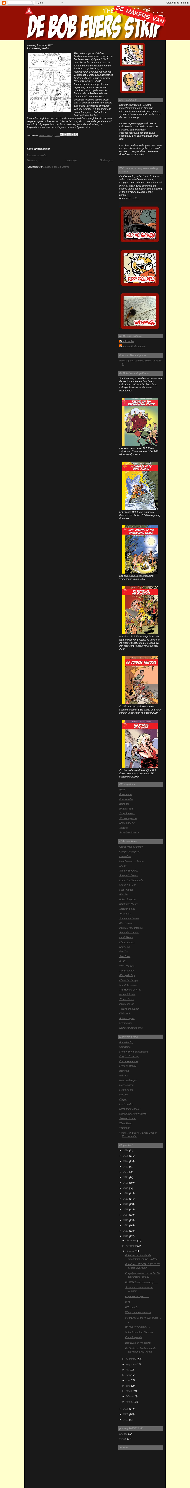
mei (128, 1380)
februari (130, 1396)
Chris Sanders (127, 942)
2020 (126, 1182)
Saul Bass (124, 956)
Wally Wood (125, 1123)
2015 (126, 1209)
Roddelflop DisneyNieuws (133, 1113)
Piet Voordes (126, 1104)
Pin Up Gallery (127, 975)
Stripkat (123, 827)
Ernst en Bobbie (128, 1066)
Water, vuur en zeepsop (138, 1312)
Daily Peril (124, 947)
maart (129, 1391)
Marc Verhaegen (128, 1080)
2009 (126, 1408)
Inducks (123, 1075)
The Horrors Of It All (130, 989)
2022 (126, 1172)
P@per (123, 1099)
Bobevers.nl (125, 794)
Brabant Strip (126, 808)
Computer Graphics (129, 851)
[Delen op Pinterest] (76, 134)
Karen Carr (125, 856)
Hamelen (124, 1070)
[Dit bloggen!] (65, 134)
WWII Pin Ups (127, 966)
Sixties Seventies (128, 870)
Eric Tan (123, 951)
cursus (123, 1438)
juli (128, 1369)
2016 (126, 1204)
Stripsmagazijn (127, 823)
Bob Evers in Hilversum (138, 1342)
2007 (126, 1419)
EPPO (122, 789)
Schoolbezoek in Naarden (139, 1332)
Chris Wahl (125, 1013)
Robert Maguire (127, 899)
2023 (126, 1166)
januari (130, 1401)
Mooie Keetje (126, 1089)
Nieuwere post (34, 160)
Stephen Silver (127, 908)
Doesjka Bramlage (129, 1056)
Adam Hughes (127, 1018)
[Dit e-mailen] (62, 134)
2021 (126, 1177)
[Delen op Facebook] (72, 134)
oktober (130, 1251)
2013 (126, 1220)
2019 (126, 1188)
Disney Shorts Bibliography (133, 1051)
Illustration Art (126, 1004)
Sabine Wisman (127, 1118)
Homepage (71, 160)
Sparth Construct (128, 985)
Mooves (123, 1094)
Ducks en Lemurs (128, 1061)
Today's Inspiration (129, 1008)
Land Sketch (126, 937)
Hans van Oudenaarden (132, 346)
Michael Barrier (127, 994)
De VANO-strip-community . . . (141, 1282)
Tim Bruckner (126, 970)
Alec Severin (126, 923)
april (128, 1385)
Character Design (128, 980)
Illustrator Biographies (131, 927)
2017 (126, 1198)
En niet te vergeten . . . (137, 1326)
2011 (126, 1230)
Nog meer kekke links (131, 1027)
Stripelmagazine (128, 818)
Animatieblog (126, 1042)
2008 (126, 1414)
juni (128, 1375)
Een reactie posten (37, 155)
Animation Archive (129, 932)
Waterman (124, 1128)
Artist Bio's (125, 913)
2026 (126, 1150)
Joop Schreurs (127, 813)
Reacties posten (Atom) (56, 166)
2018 (126, 1193)
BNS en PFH (132, 1307)
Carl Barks (125, 1046)
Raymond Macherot (129, 1108)
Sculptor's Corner (128, 875)
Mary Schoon (126, 1085)
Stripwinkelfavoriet (129, 832)
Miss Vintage (126, 889)
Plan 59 (123, 894)
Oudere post (106, 160)
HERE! (135, 198)
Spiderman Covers (129, 918)
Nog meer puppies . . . (137, 1296)
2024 (126, 1161)
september (132, 1359)
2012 (126, 1225)
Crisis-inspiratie (133, 1337)
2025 (126, 1155)
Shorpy (123, 865)
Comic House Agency (131, 846)
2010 (126, 1236)
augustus (131, 1364)
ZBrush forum (126, 999)
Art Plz (123, 961)
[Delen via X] (69, 134)
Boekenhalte (126, 799)
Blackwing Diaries (128, 904)
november (131, 1245)
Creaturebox (125, 1023)
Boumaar (124, 803)
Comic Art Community (131, 880)
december (131, 1240)
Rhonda (123, 1433)
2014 (126, 1215)
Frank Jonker (127, 341)
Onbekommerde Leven (131, 861)
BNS (127, 1301)
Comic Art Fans (127, 885)
